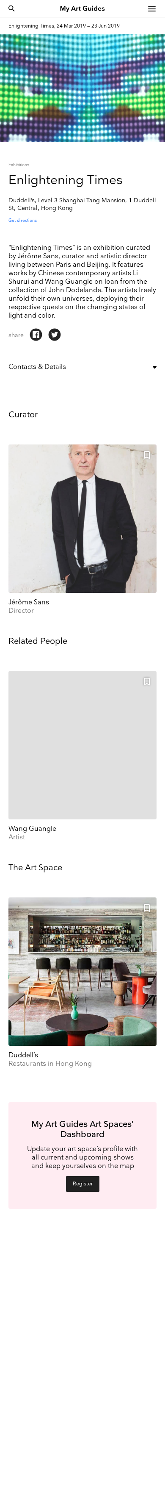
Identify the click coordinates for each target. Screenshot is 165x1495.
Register (83, 1184)
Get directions (22, 220)
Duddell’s (21, 200)
